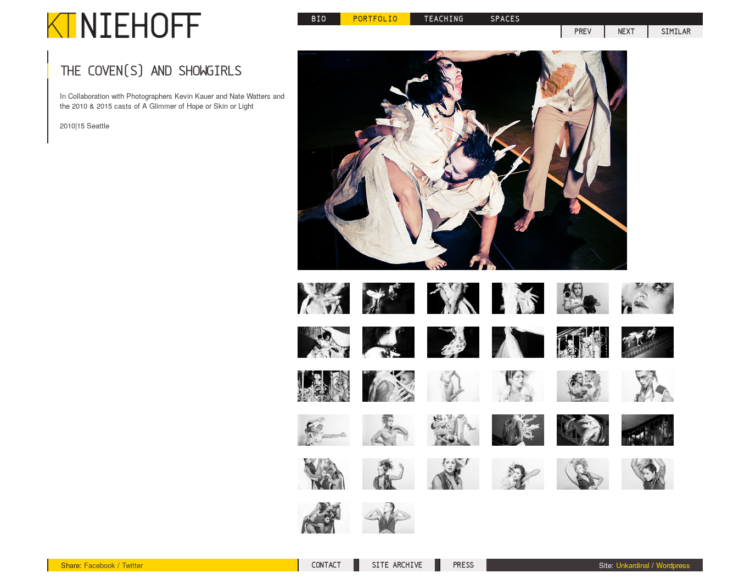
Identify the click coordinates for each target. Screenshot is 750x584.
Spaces (505, 18)
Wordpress (673, 565)
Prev (582, 31)
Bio (318, 18)
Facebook (99, 565)
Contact (326, 564)
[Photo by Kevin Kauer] (324, 342)
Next (626, 31)
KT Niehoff (129, 25)
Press (463, 564)
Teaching (443, 18)
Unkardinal (633, 565)
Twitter (132, 565)
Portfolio (375, 18)
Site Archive (397, 564)
